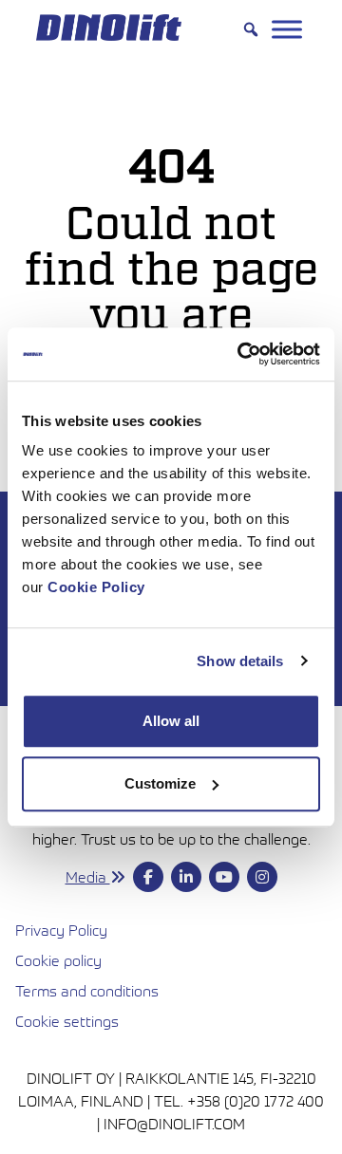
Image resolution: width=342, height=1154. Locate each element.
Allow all (171, 721)
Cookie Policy (96, 587)
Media (88, 876)
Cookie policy (58, 960)
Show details (240, 661)
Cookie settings (67, 1021)
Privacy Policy (61, 930)
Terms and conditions (171, 990)
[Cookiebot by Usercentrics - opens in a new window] (241, 354)
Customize (160, 783)
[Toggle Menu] (287, 29)
